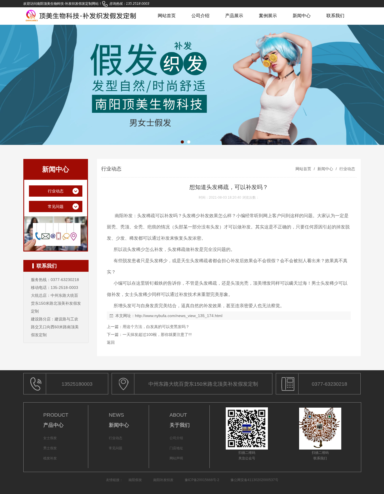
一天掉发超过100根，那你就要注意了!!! (157, 334)
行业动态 (346, 169)
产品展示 (234, 15)
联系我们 (335, 15)
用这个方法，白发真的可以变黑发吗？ (156, 326)
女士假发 (50, 438)
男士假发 (50, 448)
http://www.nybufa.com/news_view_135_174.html (178, 315)
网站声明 (176, 458)
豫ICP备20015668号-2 (202, 480)
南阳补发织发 (163, 480)
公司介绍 (200, 15)
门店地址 (176, 448)
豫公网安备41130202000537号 (254, 480)
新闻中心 (302, 15)
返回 (111, 342)
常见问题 (115, 448)
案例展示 (268, 15)
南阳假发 (135, 480)
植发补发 (50, 458)
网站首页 (167, 15)
